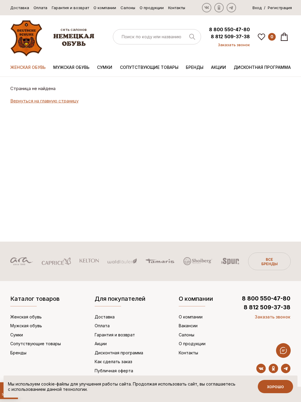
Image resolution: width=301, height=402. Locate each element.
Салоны (128, 7)
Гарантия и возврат (70, 7)
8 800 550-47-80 (229, 29)
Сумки (104, 67)
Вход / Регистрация (272, 7)
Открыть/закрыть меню (283, 350)
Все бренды (269, 261)
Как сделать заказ (113, 361)
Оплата (40, 7)
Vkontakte (206, 7)
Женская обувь (28, 67)
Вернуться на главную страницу (44, 101)
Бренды (194, 67)
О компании (104, 7)
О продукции (152, 7)
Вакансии (188, 325)
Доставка (19, 7)
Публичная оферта (114, 370)
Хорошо (275, 387)
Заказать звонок (234, 44)
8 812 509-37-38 (230, 36)
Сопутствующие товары (149, 67)
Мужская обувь (71, 67)
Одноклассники (219, 7)
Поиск (192, 37)
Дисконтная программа (262, 67)
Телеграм (231, 7)
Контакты (176, 7)
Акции (218, 67)
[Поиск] (157, 37)
